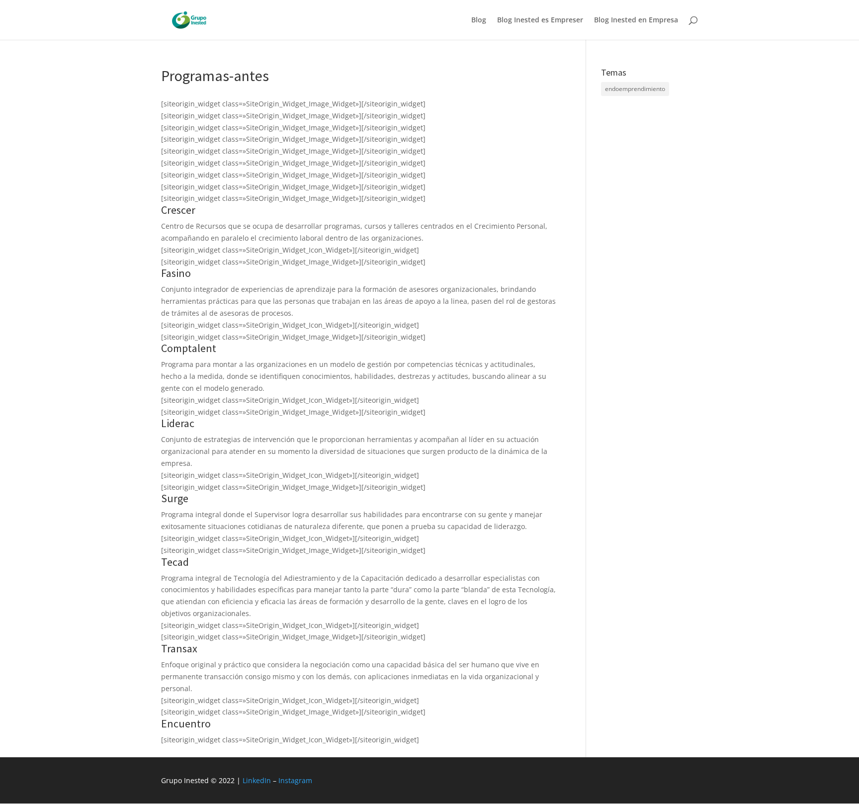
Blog (478, 20)
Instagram (295, 780)
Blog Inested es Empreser (540, 20)
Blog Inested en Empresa (636, 20)
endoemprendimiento (635, 89)
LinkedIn (257, 780)
